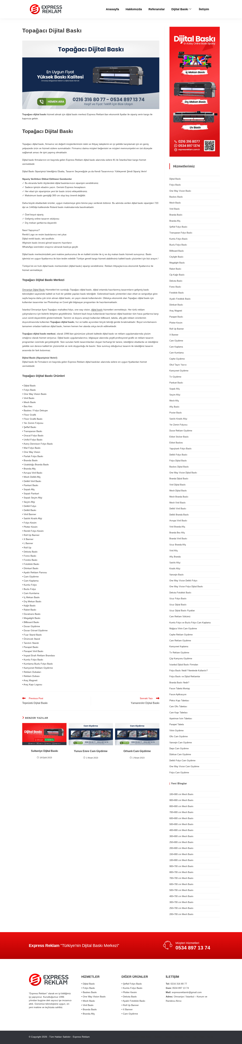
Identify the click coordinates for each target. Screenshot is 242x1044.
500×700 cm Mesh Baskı (181, 890)
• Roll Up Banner (130, 1005)
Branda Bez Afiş (177, 532)
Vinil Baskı (174, 209)
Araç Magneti (175, 310)
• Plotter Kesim (129, 992)
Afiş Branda (175, 556)
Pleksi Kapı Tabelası (179, 700)
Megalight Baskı (177, 262)
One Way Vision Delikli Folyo (183, 580)
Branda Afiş (174, 221)
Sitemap (178, 1036)
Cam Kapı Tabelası (178, 712)
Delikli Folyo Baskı (178, 454)
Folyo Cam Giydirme (179, 772)
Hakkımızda (134, 9)
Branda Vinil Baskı (178, 538)
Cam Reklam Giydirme (180, 640)
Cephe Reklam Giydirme (181, 634)
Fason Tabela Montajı (179, 688)
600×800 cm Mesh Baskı (181, 818)
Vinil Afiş (173, 550)
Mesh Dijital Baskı (178, 490)
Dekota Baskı (175, 281)
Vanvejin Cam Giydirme (180, 742)
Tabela (168, 1036)
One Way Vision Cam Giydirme (184, 766)
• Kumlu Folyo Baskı (131, 988)
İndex (210, 1036)
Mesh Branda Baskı (178, 496)
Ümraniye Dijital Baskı (33, 289)
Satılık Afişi (174, 562)
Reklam (158, 1036)
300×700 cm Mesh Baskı (181, 902)
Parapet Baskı (176, 317)
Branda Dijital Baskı (178, 478)
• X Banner (127, 1009)
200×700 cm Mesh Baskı (181, 914)
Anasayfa (112, 9)
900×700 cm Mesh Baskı (181, 866)
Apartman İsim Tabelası (180, 718)
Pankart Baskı (176, 382)
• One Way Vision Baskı (93, 996)
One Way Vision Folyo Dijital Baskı (186, 586)
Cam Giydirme (176, 340)
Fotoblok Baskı (176, 292)
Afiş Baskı (174, 407)
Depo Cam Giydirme (179, 748)
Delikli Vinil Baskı (177, 508)
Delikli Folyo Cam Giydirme (182, 760)
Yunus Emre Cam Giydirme (91, 751)
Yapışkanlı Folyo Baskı (180, 448)
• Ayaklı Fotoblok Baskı (133, 1001)
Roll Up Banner (176, 329)
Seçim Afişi (174, 394)
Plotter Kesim (175, 322)
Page (202, 1036)
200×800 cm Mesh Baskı (181, 848)
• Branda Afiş (88, 1013)
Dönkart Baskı (176, 305)
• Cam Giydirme (129, 1013)
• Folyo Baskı (88, 988)
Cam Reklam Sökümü (179, 616)
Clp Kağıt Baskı (177, 275)
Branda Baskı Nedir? (179, 682)
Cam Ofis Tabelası (178, 706)
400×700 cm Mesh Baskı (181, 896)
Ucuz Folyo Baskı (178, 598)
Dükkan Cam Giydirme (180, 754)
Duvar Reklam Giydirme (180, 430)
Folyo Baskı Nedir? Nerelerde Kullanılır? (188, 670)
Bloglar (182, 783)
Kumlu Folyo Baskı (178, 239)
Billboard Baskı (176, 251)
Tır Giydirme (175, 377)
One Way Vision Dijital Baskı (183, 472)
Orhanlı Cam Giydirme (137, 751)
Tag (195, 1036)
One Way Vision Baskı (180, 191)
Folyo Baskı (175, 185)
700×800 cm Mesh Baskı (181, 812)
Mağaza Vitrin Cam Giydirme (183, 628)
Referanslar (156, 9)
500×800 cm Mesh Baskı (181, 824)
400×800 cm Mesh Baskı (181, 830)
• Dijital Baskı (88, 983)
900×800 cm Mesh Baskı (181, 800)
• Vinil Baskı (87, 1005)
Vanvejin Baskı (176, 574)
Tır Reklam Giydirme (179, 652)
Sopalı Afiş (174, 389)
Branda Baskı (175, 215)
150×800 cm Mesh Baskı (181, 854)
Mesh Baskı (175, 203)
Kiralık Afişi (174, 568)
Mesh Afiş (174, 400)
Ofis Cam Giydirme (178, 736)
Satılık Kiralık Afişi (178, 419)
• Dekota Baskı (129, 996)
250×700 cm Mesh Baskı (181, 908)
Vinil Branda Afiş (177, 526)
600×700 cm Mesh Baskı (181, 884)
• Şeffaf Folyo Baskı (131, 983)
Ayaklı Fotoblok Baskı (180, 299)
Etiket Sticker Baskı (179, 436)
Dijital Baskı (179, 9)
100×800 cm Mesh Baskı (181, 860)
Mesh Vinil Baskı (177, 502)
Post (188, 1036)
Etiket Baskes (176, 442)
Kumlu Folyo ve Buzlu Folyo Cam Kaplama (190, 622)
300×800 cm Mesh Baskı (181, 836)
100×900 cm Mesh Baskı (181, 794)
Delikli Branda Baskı (179, 514)
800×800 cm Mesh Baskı (181, 806)
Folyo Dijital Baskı (178, 460)
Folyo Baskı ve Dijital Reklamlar (184, 676)
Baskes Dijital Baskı (179, 466)
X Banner (173, 335)
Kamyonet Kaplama (178, 646)
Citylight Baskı (176, 257)
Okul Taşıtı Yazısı (178, 364)
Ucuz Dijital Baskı (178, 604)
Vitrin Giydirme (176, 730)
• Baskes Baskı (89, 992)
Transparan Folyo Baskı (180, 233)
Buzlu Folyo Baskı (178, 245)
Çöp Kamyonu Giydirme (180, 658)
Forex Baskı (175, 287)
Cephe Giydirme (177, 359)
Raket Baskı (175, 269)
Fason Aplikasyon (177, 694)
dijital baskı (97, 309)
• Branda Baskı (89, 1009)
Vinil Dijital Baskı (177, 484)
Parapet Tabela (176, 724)
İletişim (204, 9)
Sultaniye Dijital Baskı (44, 751)
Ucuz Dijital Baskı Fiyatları (182, 610)
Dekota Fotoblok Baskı (180, 592)
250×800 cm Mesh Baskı (181, 842)
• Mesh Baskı (88, 1001)
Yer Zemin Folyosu (178, 424)
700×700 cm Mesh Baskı (181, 878)
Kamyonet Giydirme (178, 370)
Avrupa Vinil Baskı (178, 520)
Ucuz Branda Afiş (177, 544)
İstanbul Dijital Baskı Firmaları (183, 664)
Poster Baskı (175, 412)
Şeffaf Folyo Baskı (178, 227)
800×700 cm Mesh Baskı (181, 872)
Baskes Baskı (176, 197)
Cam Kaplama (176, 347)
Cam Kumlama (176, 352)
